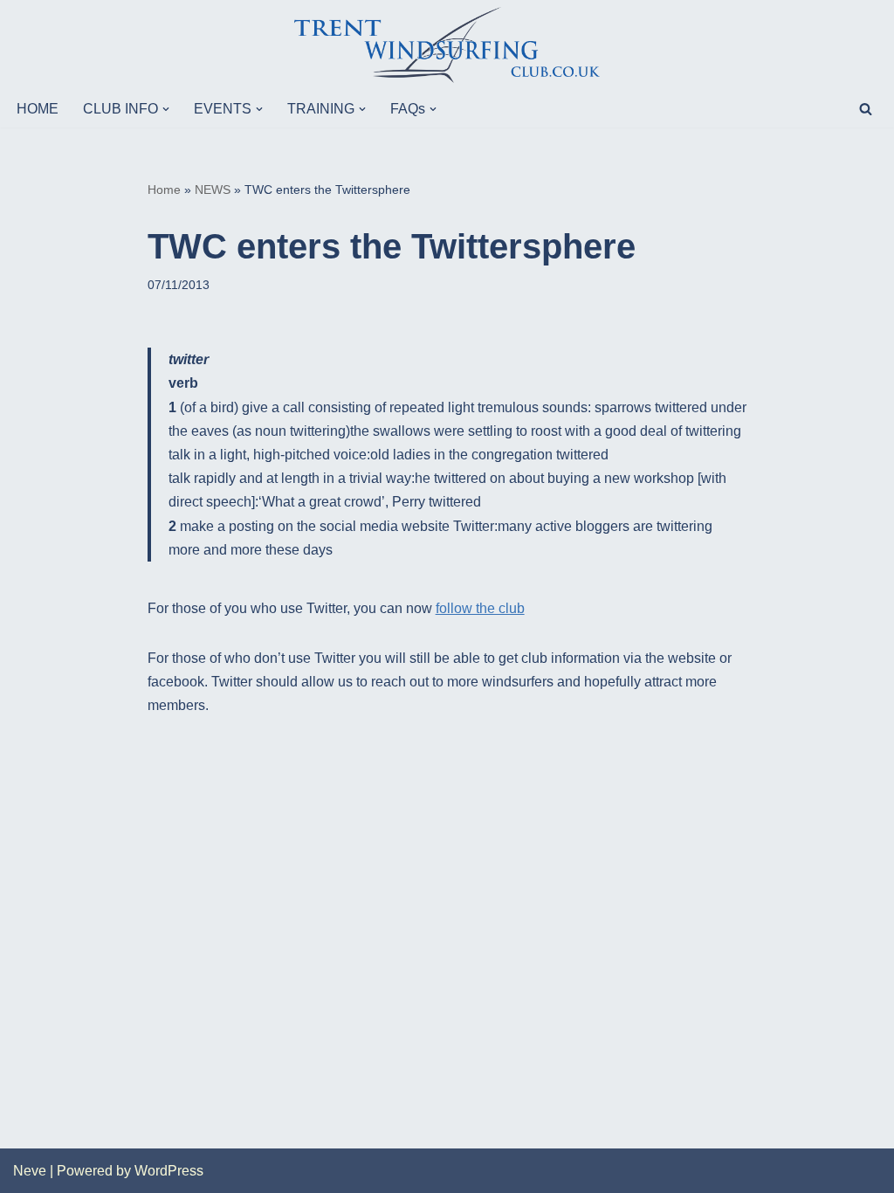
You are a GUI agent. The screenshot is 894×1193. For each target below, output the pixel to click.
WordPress (168, 1170)
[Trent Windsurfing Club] (447, 45)
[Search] (865, 108)
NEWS (212, 190)
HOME (37, 108)
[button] (165, 109)
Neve (29, 1170)
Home (164, 190)
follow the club (480, 608)
